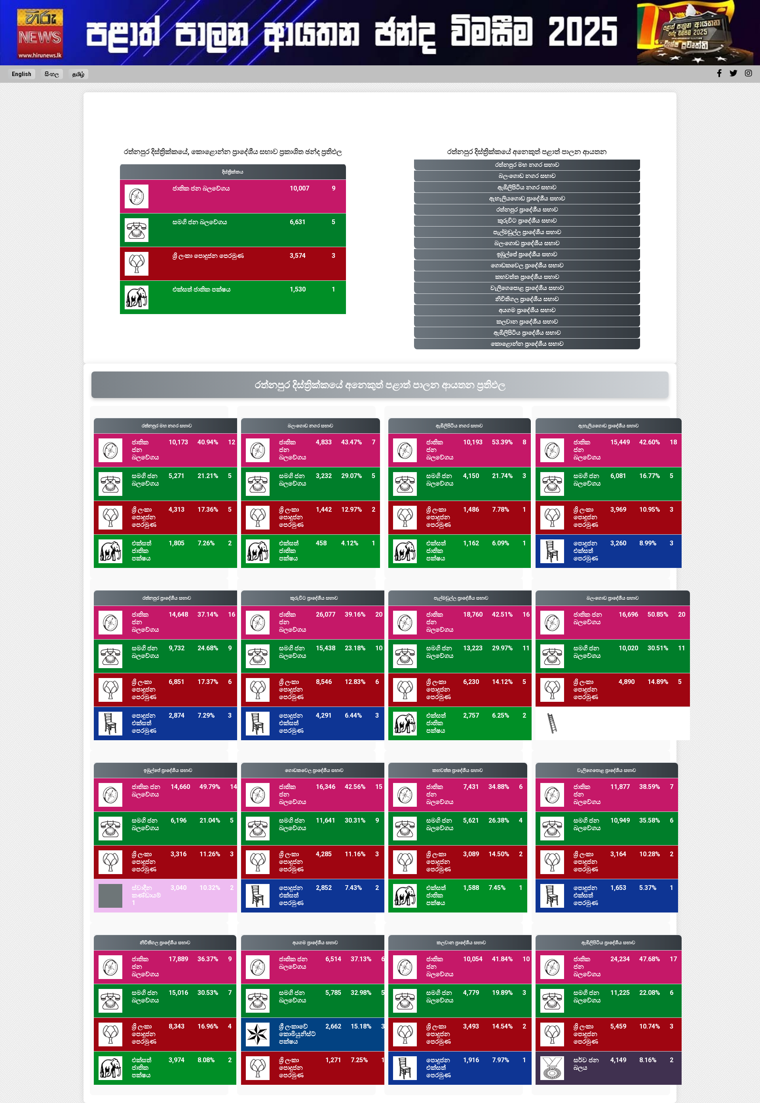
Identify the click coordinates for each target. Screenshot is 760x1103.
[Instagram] (748, 73)
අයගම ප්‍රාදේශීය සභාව (527, 310)
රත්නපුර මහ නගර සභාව (527, 164)
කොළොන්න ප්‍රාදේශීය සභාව (527, 343)
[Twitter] (733, 73)
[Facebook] (719, 73)
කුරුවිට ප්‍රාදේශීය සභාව (527, 220)
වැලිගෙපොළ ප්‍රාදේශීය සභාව (527, 287)
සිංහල (52, 74)
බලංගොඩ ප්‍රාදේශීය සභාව (527, 243)
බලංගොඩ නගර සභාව (527, 175)
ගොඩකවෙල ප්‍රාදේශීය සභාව (527, 265)
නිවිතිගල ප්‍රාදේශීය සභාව (527, 299)
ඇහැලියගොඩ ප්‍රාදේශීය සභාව (527, 198)
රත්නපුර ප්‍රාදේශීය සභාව (527, 209)
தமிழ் (78, 74)
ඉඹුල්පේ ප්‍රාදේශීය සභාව (527, 254)
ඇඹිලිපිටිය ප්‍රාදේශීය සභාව (527, 332)
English (21, 74)
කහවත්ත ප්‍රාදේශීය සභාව (527, 276)
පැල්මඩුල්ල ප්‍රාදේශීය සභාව (527, 232)
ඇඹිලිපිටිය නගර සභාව (527, 187)
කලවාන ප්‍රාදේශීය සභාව (527, 321)
